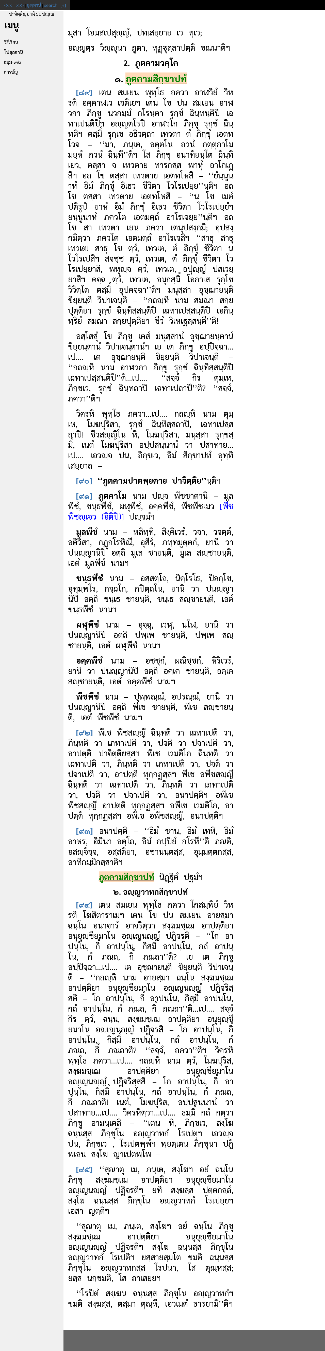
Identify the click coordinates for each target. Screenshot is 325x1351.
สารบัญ (11, 72)
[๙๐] (84, 480)
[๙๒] (84, 732)
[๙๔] (84, 904)
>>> (19, 5)
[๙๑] (84, 495)
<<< (8, 5)
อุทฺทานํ (34, 5)
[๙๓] (84, 830)
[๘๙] (84, 92)
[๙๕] (84, 1169)
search (50, 5)
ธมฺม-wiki (12, 62)
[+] (63, 5)
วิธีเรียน (11, 42)
